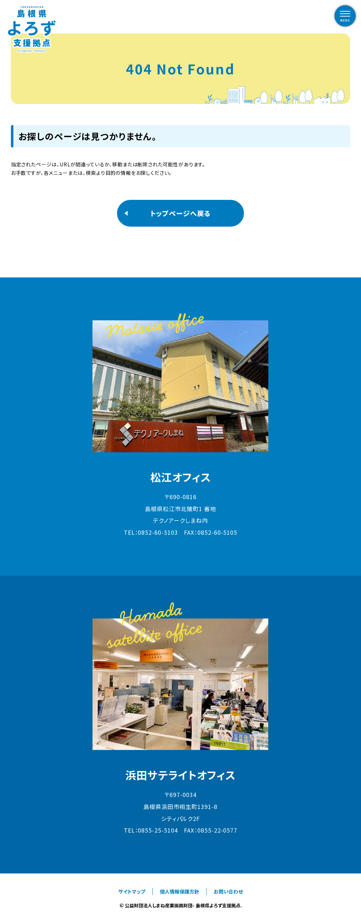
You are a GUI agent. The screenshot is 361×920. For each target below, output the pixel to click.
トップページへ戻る (180, 213)
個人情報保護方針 (179, 891)
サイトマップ (131, 891)
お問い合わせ (228, 891)
